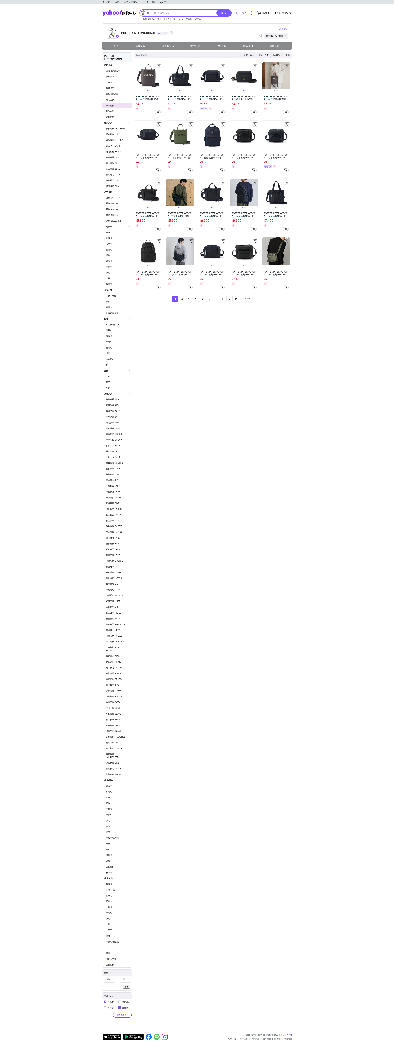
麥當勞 (198, 19)
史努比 (189, 19)
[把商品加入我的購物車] (158, 112)
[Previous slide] (136, 76)
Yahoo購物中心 (119, 13)
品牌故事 (283, 28)
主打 (115, 46)
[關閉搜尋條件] (148, 13)
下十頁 (247, 298)
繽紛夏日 (248, 46)
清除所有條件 (122, 1015)
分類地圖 (288, 1038)
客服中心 (232, 1038)
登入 (244, 12)
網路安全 (267, 1038)
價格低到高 (264, 55)
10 (236, 298)
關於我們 (244, 1038)
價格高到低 (277, 55)
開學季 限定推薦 (274, 36)
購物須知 (255, 1038)
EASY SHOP (170, 19)
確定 (127, 986)
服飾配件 (274, 46)
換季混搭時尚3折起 (152, 19)
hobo (181, 19)
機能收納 (222, 46)
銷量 (288, 55)
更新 (289, 1034)
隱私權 (277, 1038)
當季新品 (195, 46)
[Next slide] (160, 76)
